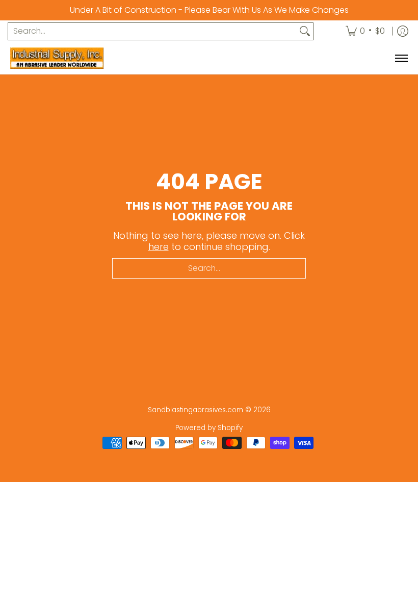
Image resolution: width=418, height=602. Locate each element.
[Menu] (401, 58)
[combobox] (152, 31)
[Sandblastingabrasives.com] (74, 58)
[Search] (305, 31)
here (158, 246)
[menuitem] (365, 31)
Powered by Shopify (209, 428)
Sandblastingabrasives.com (195, 410)
